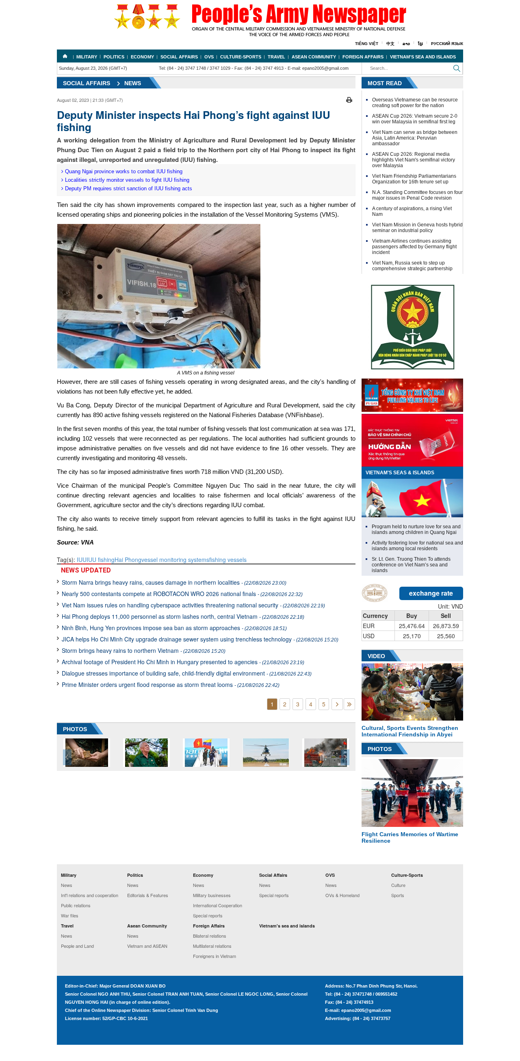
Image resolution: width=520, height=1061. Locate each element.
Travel (276, 56)
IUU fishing (101, 559)
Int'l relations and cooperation (89, 895)
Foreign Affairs (363, 56)
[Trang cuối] (349, 704)
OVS (209, 56)
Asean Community (314, 56)
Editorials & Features (147, 895)
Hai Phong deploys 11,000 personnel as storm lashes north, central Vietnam (183, 616)
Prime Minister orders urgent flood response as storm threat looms (171, 684)
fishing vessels (228, 559)
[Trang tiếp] (337, 704)
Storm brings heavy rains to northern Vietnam (143, 650)
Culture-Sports (240, 56)
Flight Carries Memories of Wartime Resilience (410, 837)
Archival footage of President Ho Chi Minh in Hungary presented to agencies (183, 662)
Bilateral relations (209, 935)
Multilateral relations (212, 946)
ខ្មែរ (420, 43)
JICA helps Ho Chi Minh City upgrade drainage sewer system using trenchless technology (200, 639)
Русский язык (447, 43)
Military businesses (212, 895)
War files (69, 915)
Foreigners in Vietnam (214, 956)
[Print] (349, 99)
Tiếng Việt (366, 43)
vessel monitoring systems (175, 559)
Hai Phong (128, 559)
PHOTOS (75, 729)
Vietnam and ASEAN (147, 946)
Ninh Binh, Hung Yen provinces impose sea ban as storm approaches (174, 628)
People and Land (77, 946)
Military (86, 56)
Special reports (208, 915)
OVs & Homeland (342, 895)
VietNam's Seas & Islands (400, 473)
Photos (380, 749)
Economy (142, 56)
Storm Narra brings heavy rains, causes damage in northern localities (174, 582)
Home (65, 55)
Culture (398, 885)
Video (376, 656)
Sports (397, 895)
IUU (82, 559)
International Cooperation (217, 905)
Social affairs (86, 83)
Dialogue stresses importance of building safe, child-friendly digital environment (187, 673)
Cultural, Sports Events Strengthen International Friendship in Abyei (410, 731)
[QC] (412, 393)
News (132, 83)
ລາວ (406, 43)
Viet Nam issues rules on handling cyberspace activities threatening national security (193, 605)
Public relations (76, 905)
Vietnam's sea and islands (423, 56)
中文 (390, 43)
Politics (114, 56)
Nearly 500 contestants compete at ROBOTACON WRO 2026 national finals (182, 594)
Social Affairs (179, 56)
